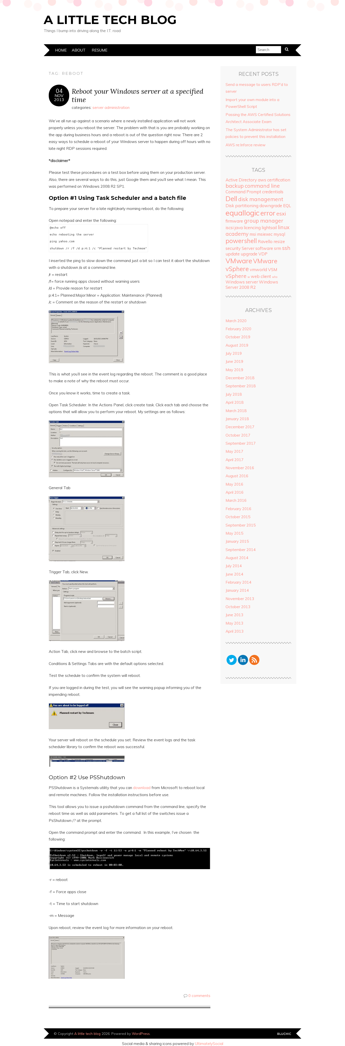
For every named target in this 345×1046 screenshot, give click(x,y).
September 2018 (241, 386)
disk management (260, 199)
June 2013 (234, 614)
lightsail (269, 227)
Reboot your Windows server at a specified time (137, 95)
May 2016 (234, 484)
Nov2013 (59, 97)
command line (262, 185)
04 (59, 90)
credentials (272, 191)
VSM (272, 269)
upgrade (249, 253)
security (233, 248)
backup (235, 185)
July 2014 (234, 565)
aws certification (274, 179)
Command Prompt (243, 191)
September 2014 (241, 549)
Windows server (242, 281)
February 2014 (238, 582)
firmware (234, 221)
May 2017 (234, 451)
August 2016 (237, 475)
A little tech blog (110, 19)
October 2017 (238, 435)
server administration (111, 107)
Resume (99, 50)
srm (277, 248)
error (267, 213)
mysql (279, 234)
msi (253, 234)
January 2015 (237, 541)
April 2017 (234, 459)
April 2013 (234, 631)
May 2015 (234, 533)
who (274, 277)
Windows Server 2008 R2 (252, 284)
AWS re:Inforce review (245, 144)
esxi (281, 213)
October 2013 (238, 606)
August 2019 (237, 345)
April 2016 (234, 492)
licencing (252, 227)
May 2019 (234, 369)
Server (248, 248)
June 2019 (234, 361)
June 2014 (234, 574)
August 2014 (237, 557)
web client (261, 276)
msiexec (265, 234)
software (264, 248)
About (79, 50)
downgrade (270, 205)
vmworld (258, 269)
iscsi (230, 227)
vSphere (236, 276)
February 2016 (238, 508)
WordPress (141, 1033)
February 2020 (238, 328)
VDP (262, 253)
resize (279, 241)
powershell (241, 241)
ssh (286, 248)
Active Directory (241, 179)
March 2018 (236, 410)
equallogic (242, 212)
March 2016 (236, 500)
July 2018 (234, 394)
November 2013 (240, 598)
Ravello (265, 241)
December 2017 (240, 426)
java (239, 227)
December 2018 (240, 377)
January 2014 (237, 590)
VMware (239, 260)
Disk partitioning (242, 205)
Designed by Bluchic (284, 1034)
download (142, 787)
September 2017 (241, 443)
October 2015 (238, 516)
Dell (231, 198)
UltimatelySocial (209, 1043)
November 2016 (240, 467)
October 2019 (238, 337)
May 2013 (234, 623)
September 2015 (241, 525)
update (233, 253)
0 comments (199, 995)
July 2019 (234, 353)
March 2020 (236, 320)
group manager (263, 220)
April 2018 (234, 402)
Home (61, 50)
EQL (287, 205)
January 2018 (237, 418)
